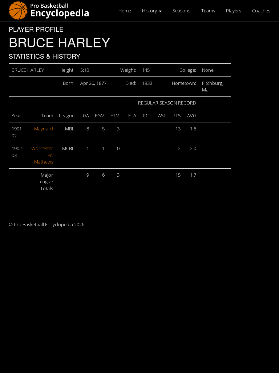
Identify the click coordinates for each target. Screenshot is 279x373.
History (150, 10)
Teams (208, 10)
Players (233, 10)
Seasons (181, 10)
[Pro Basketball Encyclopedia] (52, 10)
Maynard (43, 128)
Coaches (261, 10)
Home (124, 10)
